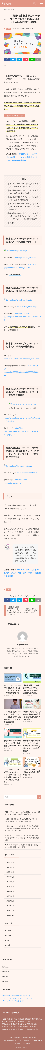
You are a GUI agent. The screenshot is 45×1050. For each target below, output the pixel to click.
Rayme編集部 (22, 644)
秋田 (19, 1019)
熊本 (21, 1029)
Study (8, 945)
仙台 (15, 1019)
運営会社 (18, 1043)
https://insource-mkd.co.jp (27, 473)
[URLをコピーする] (38, 59)
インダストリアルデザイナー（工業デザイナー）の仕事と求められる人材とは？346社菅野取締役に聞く (22, 838)
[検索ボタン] (34, 3)
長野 (3, 1024)
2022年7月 (10, 877)
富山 (19, 1021)
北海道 (4, 1019)
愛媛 (3, 1029)
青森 (8, 1019)
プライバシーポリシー (29, 1037)
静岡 (10, 1024)
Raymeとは (17, 1037)
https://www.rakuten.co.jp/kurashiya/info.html (21, 359)
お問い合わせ (26, 1043)
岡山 (19, 1027)
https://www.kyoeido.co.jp (27, 307)
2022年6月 (10, 882)
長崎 (17, 1029)
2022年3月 (10, 896)
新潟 (15, 1021)
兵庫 (31, 1024)
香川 (35, 1027)
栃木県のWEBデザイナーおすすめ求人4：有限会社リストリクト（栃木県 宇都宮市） (24, 206)
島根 (15, 1027)
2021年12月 (10, 910)
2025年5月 (10, 862)
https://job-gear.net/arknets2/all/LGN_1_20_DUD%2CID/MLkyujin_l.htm (22, 431)
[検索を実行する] (39, 797)
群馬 (37, 1019)
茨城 (29, 1019)
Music (8, 940)
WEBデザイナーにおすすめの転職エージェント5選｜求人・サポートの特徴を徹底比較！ (22, 157)
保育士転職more (37, 1040)
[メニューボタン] (41, 3)
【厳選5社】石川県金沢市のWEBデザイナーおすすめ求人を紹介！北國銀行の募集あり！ (22, 820)
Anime (8, 931)
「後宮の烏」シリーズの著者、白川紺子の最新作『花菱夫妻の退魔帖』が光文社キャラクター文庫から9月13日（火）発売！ (22, 828)
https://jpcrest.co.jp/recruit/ (25, 258)
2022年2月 (10, 901)
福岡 (10, 1029)
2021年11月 (10, 915)
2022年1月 (10, 906)
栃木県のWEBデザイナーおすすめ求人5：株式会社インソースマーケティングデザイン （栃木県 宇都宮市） (24, 216)
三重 (17, 1024)
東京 (6, 1021)
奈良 (3, 1027)
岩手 (12, 1019)
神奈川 (11, 1021)
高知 (6, 1029)
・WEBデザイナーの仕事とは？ (13, 1001)
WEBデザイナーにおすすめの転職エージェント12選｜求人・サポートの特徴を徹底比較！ (22, 813)
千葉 (3, 1021)
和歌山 (7, 1027)
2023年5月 (10, 867)
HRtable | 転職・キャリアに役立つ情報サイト (17, 1040)
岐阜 (6, 1024)
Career (8, 28)
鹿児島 (32, 1029)
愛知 (14, 1024)
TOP (10, 1037)
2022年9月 (10, 872)
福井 (26, 1021)
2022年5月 (10, 886)
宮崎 (28, 1029)
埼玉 (40, 1019)
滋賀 (21, 1024)
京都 (24, 1024)
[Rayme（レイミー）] (7, 3)
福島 (26, 1019)
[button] (7, 59)
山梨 (29, 1021)
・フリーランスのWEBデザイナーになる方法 (18, 998)
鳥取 (12, 1027)
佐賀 (14, 1029)
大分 (24, 1029)
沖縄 (37, 1029)
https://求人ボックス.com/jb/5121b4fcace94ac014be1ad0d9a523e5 (22, 316)
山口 (27, 1027)
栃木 (33, 1019)
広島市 (23, 1027)
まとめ (12, 223)
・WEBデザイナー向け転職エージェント (16, 996)
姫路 (35, 1024)
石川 (22, 1021)
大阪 (28, 1024)
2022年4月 (10, 891)
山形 (22, 1019)
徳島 (31, 1027)
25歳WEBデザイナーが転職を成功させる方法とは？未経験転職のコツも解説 (21, 846)
